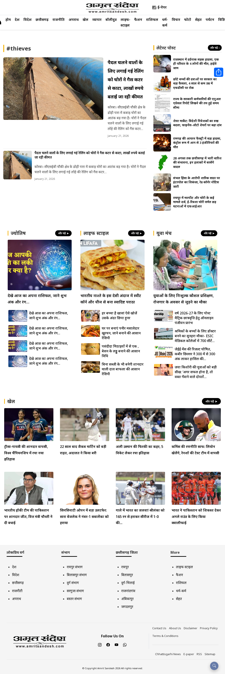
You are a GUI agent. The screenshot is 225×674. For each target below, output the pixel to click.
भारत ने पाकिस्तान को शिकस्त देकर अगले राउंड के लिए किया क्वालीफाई (196, 516)
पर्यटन (210, 19)
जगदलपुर (127, 606)
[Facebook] (108, 645)
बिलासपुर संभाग (77, 575)
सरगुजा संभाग (75, 591)
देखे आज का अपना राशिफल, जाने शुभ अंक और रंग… (48, 315)
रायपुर (125, 567)
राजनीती (17, 591)
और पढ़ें (215, 48)
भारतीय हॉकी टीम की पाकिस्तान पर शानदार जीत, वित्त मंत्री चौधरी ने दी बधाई (28, 516)
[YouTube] (116, 645)
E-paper (188, 654)
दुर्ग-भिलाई (128, 582)
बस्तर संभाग (74, 599)
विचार (176, 19)
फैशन (138, 19)
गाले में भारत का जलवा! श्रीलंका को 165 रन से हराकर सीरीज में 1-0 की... (140, 516)
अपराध (74, 19)
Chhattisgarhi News (168, 654)
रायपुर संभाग (75, 567)
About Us (175, 628)
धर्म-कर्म (181, 591)
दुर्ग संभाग (73, 582)
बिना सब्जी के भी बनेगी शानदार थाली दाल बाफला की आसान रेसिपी (122, 369)
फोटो (187, 19)
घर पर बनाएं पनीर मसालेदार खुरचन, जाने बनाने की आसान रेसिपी (121, 333)
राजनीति (59, 19)
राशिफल (152, 19)
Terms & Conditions (165, 636)
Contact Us (159, 628)
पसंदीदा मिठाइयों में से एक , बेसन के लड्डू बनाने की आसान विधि (121, 351)
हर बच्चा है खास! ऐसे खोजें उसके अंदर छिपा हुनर (119, 315)
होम (8, 19)
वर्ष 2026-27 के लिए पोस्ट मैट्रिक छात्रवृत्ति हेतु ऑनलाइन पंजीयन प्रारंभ (194, 318)
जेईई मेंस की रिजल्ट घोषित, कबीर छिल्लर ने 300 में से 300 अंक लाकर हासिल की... (195, 354)
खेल (85, 19)
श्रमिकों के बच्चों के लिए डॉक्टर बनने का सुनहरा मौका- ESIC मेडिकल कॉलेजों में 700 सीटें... (195, 336)
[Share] (218, 72)
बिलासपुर (127, 575)
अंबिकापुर (127, 599)
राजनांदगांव (128, 591)
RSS (199, 654)
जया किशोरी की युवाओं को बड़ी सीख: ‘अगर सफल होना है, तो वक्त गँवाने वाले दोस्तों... (196, 372)
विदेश (28, 19)
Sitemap (210, 654)
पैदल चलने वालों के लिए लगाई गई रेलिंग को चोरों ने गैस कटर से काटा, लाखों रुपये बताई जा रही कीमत (126, 79)
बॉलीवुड (111, 19)
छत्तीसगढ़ (42, 19)
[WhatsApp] (125, 645)
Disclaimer (190, 628)
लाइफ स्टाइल (184, 567)
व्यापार (97, 19)
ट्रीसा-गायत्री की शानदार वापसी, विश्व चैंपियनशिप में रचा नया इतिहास (26, 452)
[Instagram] (100, 645)
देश (17, 19)
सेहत (198, 19)
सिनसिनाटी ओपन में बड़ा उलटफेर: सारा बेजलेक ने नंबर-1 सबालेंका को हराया (84, 516)
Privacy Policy (209, 628)
